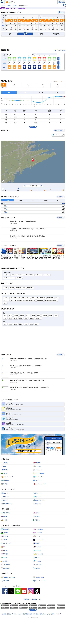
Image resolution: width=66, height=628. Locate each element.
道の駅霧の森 (40, 300)
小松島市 (16, 315)
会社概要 (4, 614)
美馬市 (33, 315)
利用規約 (9, 614)
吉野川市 (22, 315)
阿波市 (27, 315)
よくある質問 (50, 614)
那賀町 (20, 324)
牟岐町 (26, 324)
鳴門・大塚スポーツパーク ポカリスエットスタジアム (23, 300)
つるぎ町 (32, 318)
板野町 (20, 318)
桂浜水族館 (6, 300)
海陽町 (36, 324)
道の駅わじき (38, 275)
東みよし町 (38, 318)
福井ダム (14, 275)
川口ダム (20, 275)
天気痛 (4, 62)
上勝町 (15, 324)
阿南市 (5, 324)
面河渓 (5, 303)
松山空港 (6, 287)
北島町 (10, 318)
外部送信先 (35, 614)
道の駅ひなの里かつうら (9, 277)
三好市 (38, 315)
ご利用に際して (42, 614)
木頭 (5, 209)
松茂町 (5, 318)
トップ (3, 5)
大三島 (57, 297)
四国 (9, 5)
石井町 (50, 315)
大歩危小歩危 (50, 297)
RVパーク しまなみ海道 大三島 (38, 297)
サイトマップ (57, 614)
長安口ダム (19, 277)
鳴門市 (10, 315)
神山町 (56, 315)
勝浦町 (10, 324)
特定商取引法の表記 (27, 614)
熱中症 (4, 58)
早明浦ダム (6, 297)
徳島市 (5, 315)
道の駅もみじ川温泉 (28, 275)
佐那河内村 (44, 315)
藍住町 (15, 318)
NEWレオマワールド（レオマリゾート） (20, 297)
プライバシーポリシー (17, 614)
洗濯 (4, 67)
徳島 (5, 212)
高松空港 (12, 287)
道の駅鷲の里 (47, 275)
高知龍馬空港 (30, 287)
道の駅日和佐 (7, 275)
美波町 (31, 324)
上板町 (26, 318)
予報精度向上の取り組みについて (33, 599)
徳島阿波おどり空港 (20, 287)
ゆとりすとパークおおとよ (51, 300)
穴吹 (5, 206)
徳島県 (15, 5)
